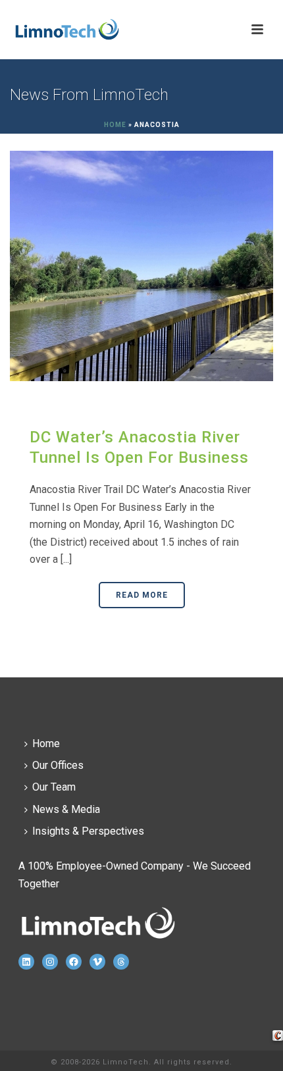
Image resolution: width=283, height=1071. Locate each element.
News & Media (66, 809)
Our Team (54, 787)
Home (115, 124)
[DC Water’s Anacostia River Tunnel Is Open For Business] (141, 265)
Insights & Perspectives (88, 831)
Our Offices (58, 765)
